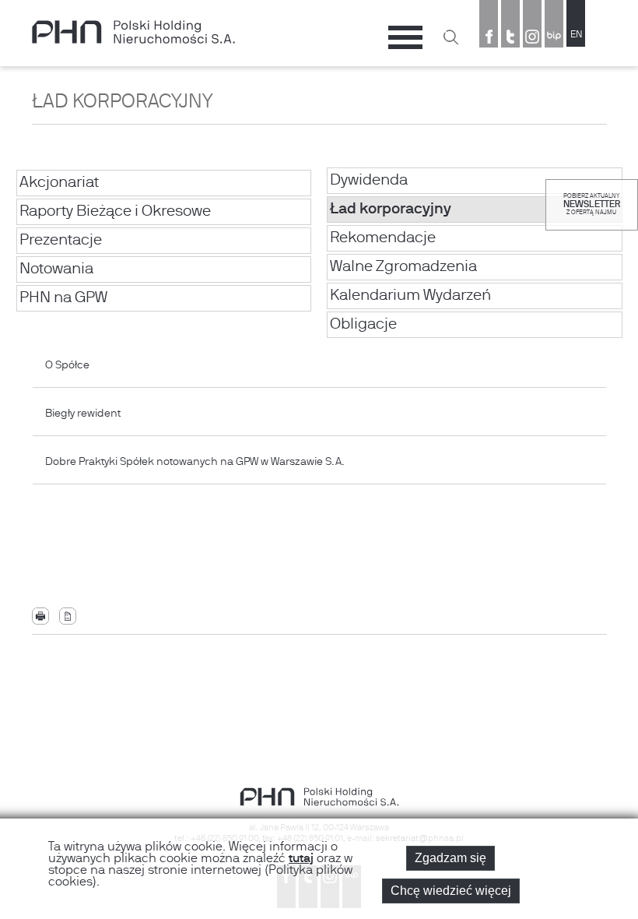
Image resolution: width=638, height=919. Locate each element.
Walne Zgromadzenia (403, 267)
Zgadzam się (450, 857)
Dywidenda (369, 181)
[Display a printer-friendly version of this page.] (40, 616)
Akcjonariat (59, 183)
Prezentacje (60, 241)
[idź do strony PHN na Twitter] (510, 38)
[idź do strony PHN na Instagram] (532, 38)
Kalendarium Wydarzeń (410, 296)
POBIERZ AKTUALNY (591, 196)
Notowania (56, 269)
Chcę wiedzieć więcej (451, 890)
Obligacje (363, 325)
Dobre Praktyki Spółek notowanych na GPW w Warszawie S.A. (195, 462)
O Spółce (85, 366)
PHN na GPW (63, 298)
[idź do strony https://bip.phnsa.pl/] (554, 38)
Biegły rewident (85, 414)
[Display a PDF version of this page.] (67, 616)
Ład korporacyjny (390, 209)
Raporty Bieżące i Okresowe (115, 212)
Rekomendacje (383, 238)
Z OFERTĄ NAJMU (591, 213)
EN (576, 35)
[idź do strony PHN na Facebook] (488, 38)
